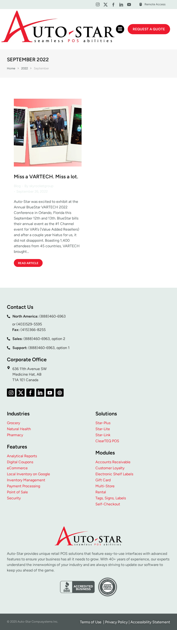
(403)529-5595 (29, 324)
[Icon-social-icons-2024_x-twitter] (105, 4)
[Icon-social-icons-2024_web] (60, 393)
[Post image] (48, 133)
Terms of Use (91, 622)
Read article (28, 263)
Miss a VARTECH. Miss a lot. (46, 176)
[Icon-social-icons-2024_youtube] (129, 4)
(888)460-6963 (52, 316)
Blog (17, 186)
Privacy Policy (116, 622)
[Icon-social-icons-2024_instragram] (97, 4)
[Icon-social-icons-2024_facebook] (113, 4)
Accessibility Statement (150, 622)
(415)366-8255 (33, 329)
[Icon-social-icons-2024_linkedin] (121, 4)
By (38, 186)
